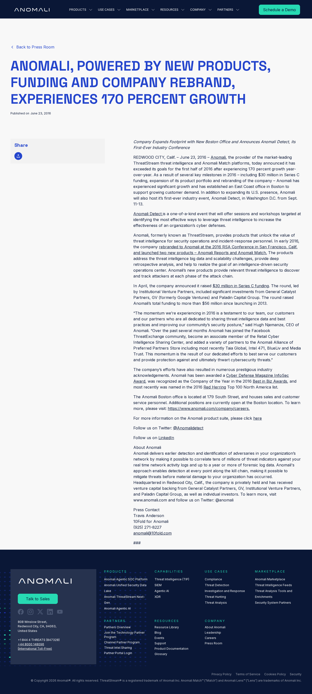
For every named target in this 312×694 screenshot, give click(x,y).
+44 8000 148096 (31, 644)
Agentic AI (162, 591)
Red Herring (215, 387)
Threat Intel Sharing (118, 647)
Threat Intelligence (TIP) (172, 579)
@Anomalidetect (188, 428)
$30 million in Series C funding (241, 285)
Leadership (213, 632)
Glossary (161, 654)
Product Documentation (171, 648)
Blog (158, 632)
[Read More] (279, 10)
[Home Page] (31, 10)
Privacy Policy (222, 674)
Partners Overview (117, 627)
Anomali (218, 157)
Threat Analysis (216, 602)
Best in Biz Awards (270, 381)
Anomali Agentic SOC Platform (125, 579)
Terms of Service (247, 674)
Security (296, 674)
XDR (158, 597)
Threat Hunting (215, 597)
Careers (210, 638)
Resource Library (167, 627)
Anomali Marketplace (270, 579)
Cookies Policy (275, 674)
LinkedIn (166, 437)
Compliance (213, 579)
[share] (18, 156)
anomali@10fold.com (152, 533)
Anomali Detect (148, 213)
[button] (80, 10)
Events (159, 638)
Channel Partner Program (122, 642)
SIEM (158, 585)
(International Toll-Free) (35, 648)
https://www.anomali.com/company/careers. (209, 408)
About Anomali (215, 627)
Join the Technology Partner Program (124, 635)
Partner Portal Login (118, 653)
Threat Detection (217, 585)
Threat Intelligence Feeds (273, 585)
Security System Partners (273, 602)
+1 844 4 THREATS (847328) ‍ (39, 640)
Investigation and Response (225, 591)
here (257, 418)
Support (160, 643)
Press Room (213, 643)
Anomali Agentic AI (117, 608)
